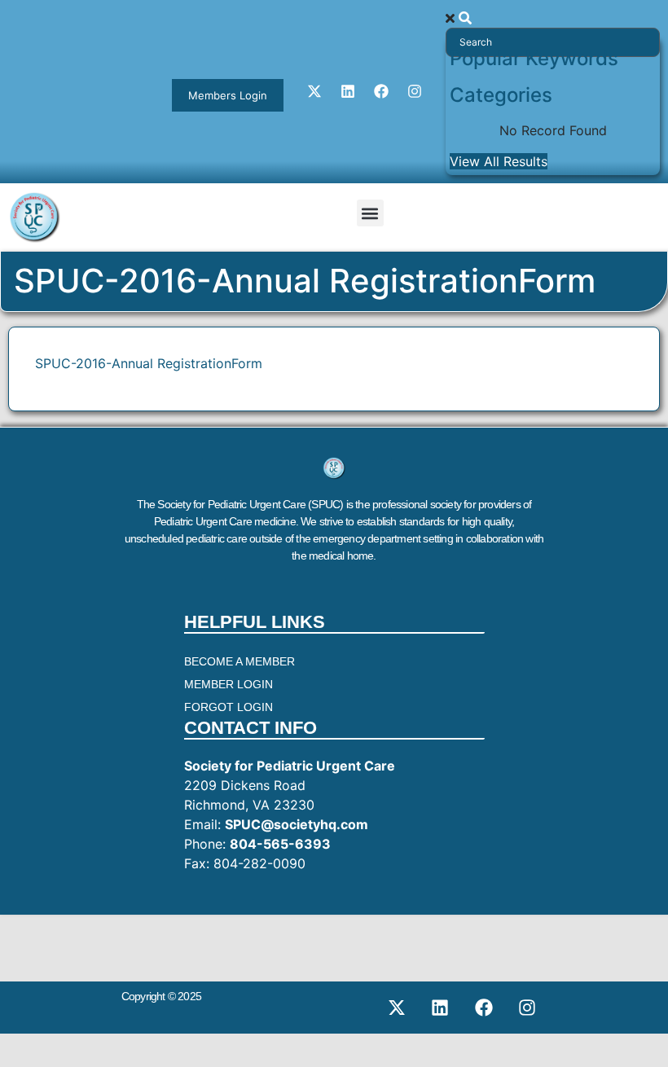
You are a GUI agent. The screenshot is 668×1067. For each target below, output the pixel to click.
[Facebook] (381, 91)
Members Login (227, 95)
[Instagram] (414, 91)
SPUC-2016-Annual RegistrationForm (148, 363)
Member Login (228, 684)
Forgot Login (228, 707)
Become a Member (239, 661)
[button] (370, 213)
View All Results (498, 161)
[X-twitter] (314, 91)
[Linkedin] (348, 91)
